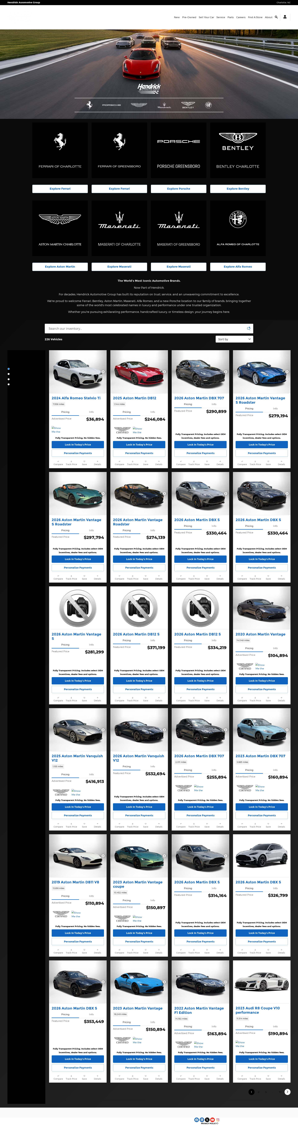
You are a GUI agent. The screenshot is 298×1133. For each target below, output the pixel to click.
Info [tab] (91, 411)
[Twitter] (207, 1120)
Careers (241, 17)
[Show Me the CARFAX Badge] (261, 666)
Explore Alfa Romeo (238, 266)
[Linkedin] (202, 1120)
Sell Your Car (206, 17)
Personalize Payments (78, 453)
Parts (231, 17)
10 (280, 1091)
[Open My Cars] (284, 17)
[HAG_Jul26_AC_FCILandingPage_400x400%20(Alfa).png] (238, 228)
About (268, 17)
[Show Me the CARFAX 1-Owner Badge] (57, 430)
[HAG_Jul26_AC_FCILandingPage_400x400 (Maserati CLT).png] (119, 228)
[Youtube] (212, 1120)
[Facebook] (196, 1120)
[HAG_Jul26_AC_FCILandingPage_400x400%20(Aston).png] (60, 228)
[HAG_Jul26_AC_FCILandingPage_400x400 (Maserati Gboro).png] (178, 228)
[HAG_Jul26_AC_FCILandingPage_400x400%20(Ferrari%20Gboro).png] (119, 150)
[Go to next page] (287, 1092)
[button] (78, 404)
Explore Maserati (119, 266)
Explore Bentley (238, 188)
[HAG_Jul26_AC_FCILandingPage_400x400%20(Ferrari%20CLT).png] (60, 150)
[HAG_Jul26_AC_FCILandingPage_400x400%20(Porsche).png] (178, 150)
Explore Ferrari (60, 188)
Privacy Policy (209, 1123)
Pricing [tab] (65, 411)
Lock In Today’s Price (78, 444)
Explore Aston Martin (60, 266)
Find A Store (255, 17)
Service (221, 17)
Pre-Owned (189, 17)
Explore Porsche (178, 188)
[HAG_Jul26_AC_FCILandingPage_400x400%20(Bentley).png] (238, 150)
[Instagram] (217, 1120)
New (177, 17)
